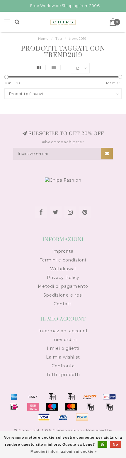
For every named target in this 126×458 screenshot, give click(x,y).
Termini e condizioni (63, 260)
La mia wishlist (63, 357)
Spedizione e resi (63, 295)
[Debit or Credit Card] (52, 396)
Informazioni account (63, 330)
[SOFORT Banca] (90, 396)
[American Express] (14, 396)
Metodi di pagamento (63, 286)
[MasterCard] (71, 406)
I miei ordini (63, 339)
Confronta (63, 366)
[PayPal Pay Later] (109, 406)
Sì (102, 444)
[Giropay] (109, 396)
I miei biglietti (63, 348)
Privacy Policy (63, 277)
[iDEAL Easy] (14, 406)
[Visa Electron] (63, 417)
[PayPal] (90, 406)
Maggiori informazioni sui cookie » (63, 452)
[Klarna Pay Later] (33, 406)
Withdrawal (63, 268)
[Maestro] (52, 406)
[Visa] (44, 417)
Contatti (63, 304)
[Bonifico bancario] (33, 396)
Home (43, 39)
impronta (63, 251)
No (115, 444)
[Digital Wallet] (71, 396)
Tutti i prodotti (63, 374)
